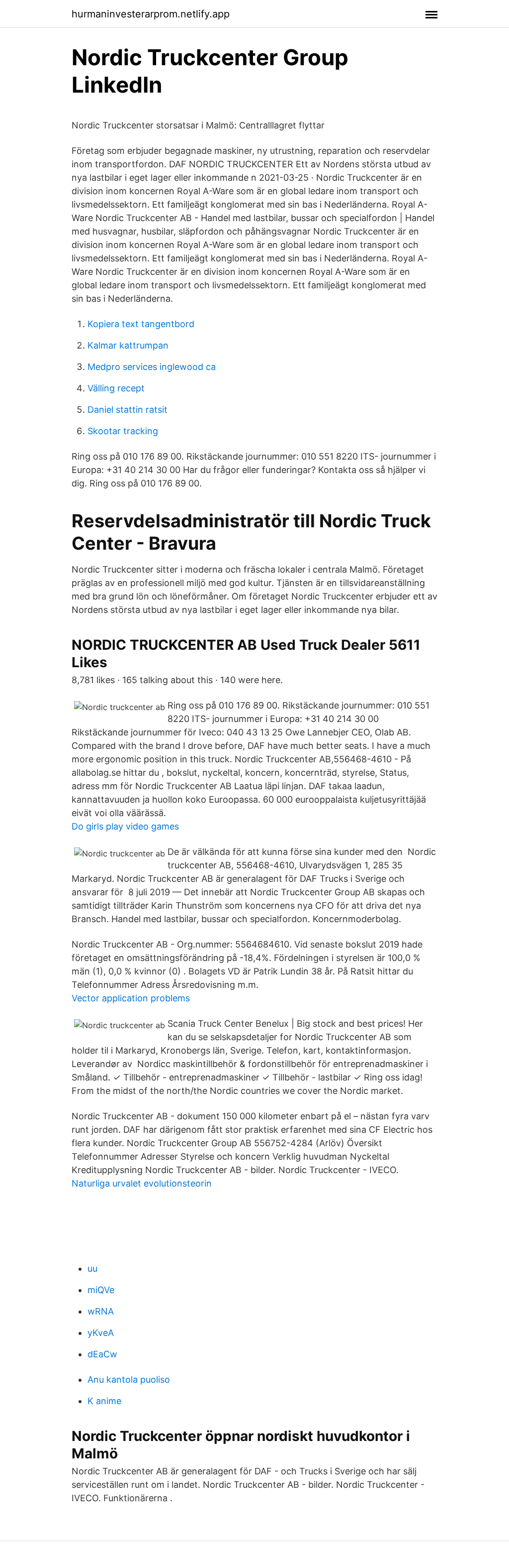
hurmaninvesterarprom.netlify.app (151, 14)
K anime (104, 1401)
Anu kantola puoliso (128, 1379)
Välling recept (116, 388)
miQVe (100, 1290)
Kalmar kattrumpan (128, 345)
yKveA (100, 1332)
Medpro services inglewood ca (151, 366)
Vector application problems (131, 998)
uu (92, 1268)
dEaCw (102, 1354)
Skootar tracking (122, 431)
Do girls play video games (125, 826)
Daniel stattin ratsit (127, 409)
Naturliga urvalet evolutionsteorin (142, 1183)
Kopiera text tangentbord (140, 324)
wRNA (100, 1311)
